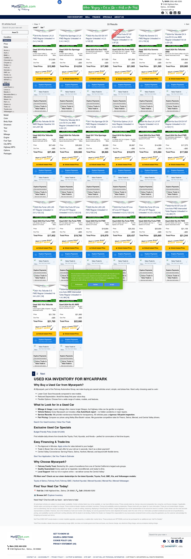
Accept (112, 284)
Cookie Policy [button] (110, 278)
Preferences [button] (102, 280)
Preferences (79, 284)
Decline (95, 284)
